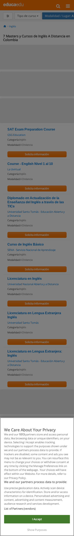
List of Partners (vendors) (20, 508)
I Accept (37, 519)
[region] (37, 476)
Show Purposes (37, 530)
